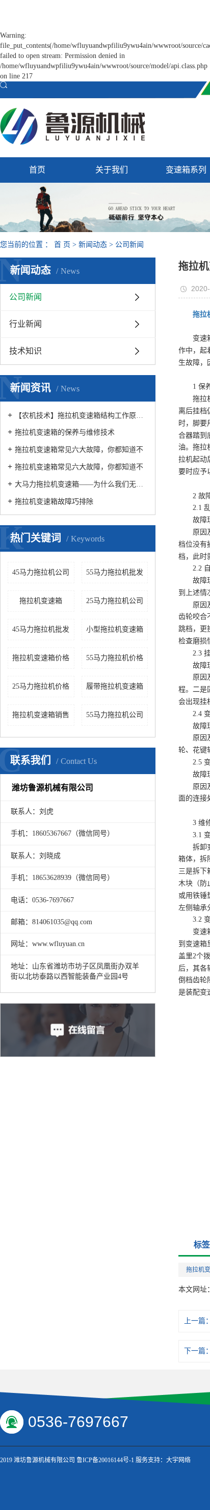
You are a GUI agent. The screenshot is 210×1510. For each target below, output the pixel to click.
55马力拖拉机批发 (114, 572)
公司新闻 (129, 244)
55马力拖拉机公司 (114, 715)
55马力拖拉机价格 (114, 658)
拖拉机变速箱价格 (40, 658)
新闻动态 (92, 244)
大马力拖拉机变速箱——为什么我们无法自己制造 (81, 484)
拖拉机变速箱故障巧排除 (54, 501)
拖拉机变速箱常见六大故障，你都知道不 (79, 449)
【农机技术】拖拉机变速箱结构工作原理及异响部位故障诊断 (81, 415)
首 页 (62, 244)
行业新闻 (25, 324)
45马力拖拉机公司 (40, 572)
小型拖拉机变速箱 (114, 629)
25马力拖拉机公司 (114, 601)
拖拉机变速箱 (40, 601)
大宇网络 (178, 1460)
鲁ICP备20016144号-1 (105, 1460)
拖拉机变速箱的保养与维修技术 (65, 432)
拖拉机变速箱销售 (40, 715)
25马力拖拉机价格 (40, 686)
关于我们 (111, 169)
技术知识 (25, 351)
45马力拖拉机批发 (40, 629)
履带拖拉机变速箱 (114, 686)
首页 (37, 169)
